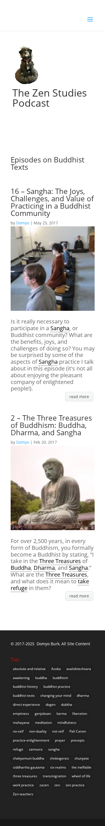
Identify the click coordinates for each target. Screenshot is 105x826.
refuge (18, 749)
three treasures (25, 776)
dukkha (66, 704)
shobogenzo (59, 758)
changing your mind (55, 695)
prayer (60, 740)
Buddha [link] (21, 567)
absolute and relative (29, 668)
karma (62, 713)
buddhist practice (56, 686)
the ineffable (81, 767)
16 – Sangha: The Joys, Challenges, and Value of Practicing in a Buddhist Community (52, 202)
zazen (44, 785)
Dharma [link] (44, 567)
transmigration (54, 776)
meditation (43, 722)
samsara (36, 749)
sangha (54, 749)
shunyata (81, 758)
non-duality (37, 731)
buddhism (60, 677)
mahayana (21, 722)
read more (79, 396)
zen (57, 785)
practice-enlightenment (31, 740)
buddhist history (25, 686)
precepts (78, 740)
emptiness (21, 713)
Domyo (22, 223)
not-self (58, 731)
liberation (79, 713)
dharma (83, 695)
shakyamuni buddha (28, 758)
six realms (58, 767)
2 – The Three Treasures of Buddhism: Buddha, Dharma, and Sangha (51, 425)
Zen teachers (23, 794)
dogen (50, 704)
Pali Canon (77, 731)
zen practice (75, 785)
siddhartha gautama (29, 767)
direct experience (26, 704)
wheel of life (81, 776)
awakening (21, 677)
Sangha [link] (59, 328)
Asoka (56, 668)
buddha (41, 677)
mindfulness (66, 722)
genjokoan (43, 713)
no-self (18, 731)
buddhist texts (24, 695)
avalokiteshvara (78, 668)
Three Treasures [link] (60, 561)
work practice (23, 785)
